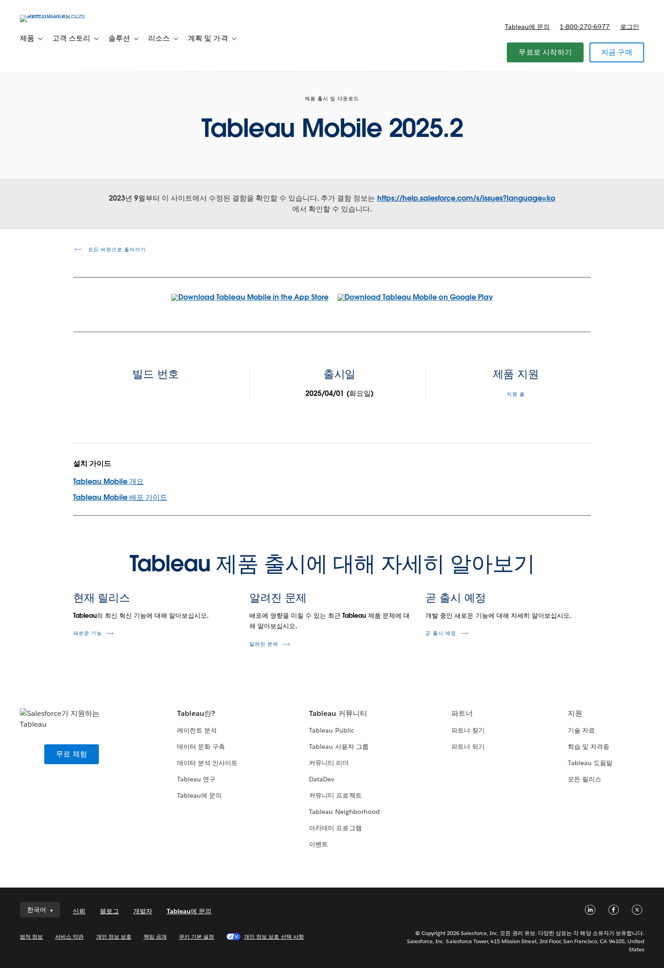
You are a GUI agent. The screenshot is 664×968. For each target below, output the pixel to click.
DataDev (321, 779)
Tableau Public (331, 730)
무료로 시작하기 (545, 52)
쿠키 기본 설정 (196, 936)
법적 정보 (31, 936)
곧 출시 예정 (456, 598)
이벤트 (318, 844)
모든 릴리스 (584, 779)
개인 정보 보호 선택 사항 (274, 936)
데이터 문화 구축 (201, 746)
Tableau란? (196, 713)
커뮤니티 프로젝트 (335, 795)
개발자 (142, 911)
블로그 (109, 911)
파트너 (462, 713)
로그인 (629, 27)
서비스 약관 (69, 936)
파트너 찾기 (468, 730)
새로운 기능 (87, 633)
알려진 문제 (277, 598)
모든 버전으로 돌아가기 (116, 249)
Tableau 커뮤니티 (338, 713)
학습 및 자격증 (588, 746)
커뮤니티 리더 (329, 763)
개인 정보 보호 (113, 936)
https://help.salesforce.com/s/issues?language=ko (466, 198)
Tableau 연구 (196, 779)
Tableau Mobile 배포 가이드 (120, 497)
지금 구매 (616, 52)
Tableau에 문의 (527, 27)
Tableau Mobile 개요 (108, 481)
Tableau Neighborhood (344, 812)
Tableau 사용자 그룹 (338, 746)
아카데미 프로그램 (335, 828)
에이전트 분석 (197, 730)
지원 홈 (516, 394)
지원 (575, 713)
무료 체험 (71, 754)
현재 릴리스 (101, 598)
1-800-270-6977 (585, 27)
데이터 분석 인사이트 (207, 763)
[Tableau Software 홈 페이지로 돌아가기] (54, 14)
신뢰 (79, 911)
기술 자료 (581, 730)
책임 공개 (155, 936)
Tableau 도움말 (590, 763)
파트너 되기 (468, 746)
